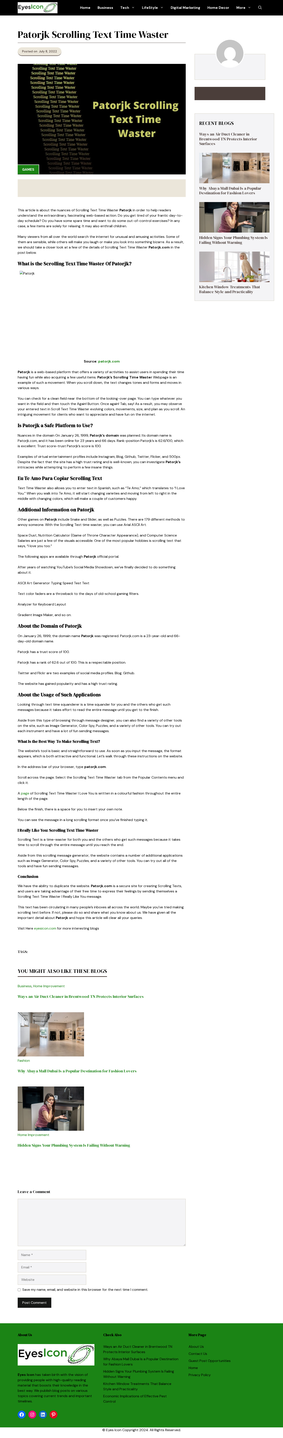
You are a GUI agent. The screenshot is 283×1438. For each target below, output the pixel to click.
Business (105, 7)
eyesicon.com (45, 928)
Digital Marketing (185, 7)
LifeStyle (150, 7)
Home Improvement (49, 986)
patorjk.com (109, 361)
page (25, 793)
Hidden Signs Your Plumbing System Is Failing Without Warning (74, 1145)
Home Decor (218, 7)
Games (28, 169)
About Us (196, 1346)
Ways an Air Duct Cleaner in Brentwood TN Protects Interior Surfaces (81, 996)
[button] (260, 7)
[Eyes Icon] (37, 7)
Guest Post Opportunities (210, 1360)
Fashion (24, 1060)
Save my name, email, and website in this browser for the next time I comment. (85, 1289)
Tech (124, 7)
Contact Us (198, 1353)
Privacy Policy (200, 1375)
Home (85, 7)
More (240, 7)
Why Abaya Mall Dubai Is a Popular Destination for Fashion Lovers (77, 1071)
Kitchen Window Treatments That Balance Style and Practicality (229, 289)
